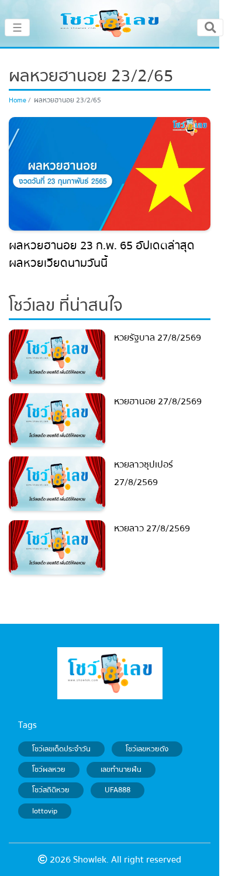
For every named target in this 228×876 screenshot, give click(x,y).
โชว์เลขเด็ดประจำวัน (61, 749)
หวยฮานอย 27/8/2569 (158, 401)
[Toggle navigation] (210, 27)
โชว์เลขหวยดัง (147, 749)
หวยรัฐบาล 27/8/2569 (157, 337)
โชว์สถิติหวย (51, 790)
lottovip (44, 811)
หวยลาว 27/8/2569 (152, 528)
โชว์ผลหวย (48, 769)
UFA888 (117, 790)
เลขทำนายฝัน (121, 769)
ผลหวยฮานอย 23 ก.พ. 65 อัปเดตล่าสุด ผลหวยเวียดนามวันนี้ (102, 254)
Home (17, 100)
